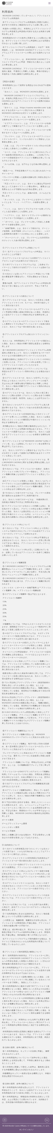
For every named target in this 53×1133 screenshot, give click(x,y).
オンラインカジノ (26, 1129)
